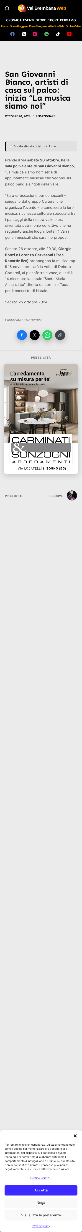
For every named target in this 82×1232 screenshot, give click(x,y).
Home (4, 26)
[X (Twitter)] (24, 34)
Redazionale (45, 116)
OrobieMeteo (73, 26)
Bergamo (68, 20)
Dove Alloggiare (19, 26)
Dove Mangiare (37, 26)
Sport (53, 20)
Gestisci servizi (40, 1178)
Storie (41, 20)
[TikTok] (58, 34)
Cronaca (13, 20)
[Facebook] (12, 34)
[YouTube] (69, 34)
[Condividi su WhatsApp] (47, 335)
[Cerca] (7, 8)
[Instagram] (35, 34)
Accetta (41, 1190)
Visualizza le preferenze (41, 1215)
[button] (75, 1136)
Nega (41, 1202)
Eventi (28, 20)
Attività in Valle (56, 26)
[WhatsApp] (46, 34)
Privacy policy (41, 1226)
